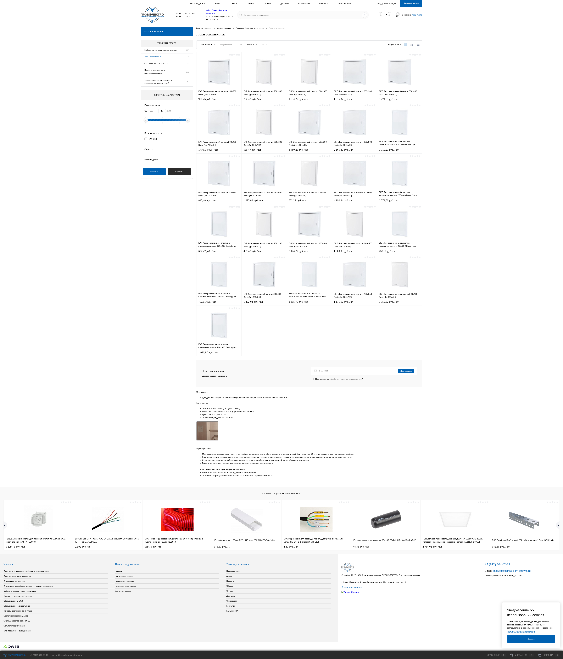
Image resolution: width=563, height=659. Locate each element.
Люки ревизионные (152, 57)
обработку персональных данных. (345, 379)
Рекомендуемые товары (125, 586)
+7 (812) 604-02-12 (39, 655)
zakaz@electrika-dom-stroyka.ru (512, 570)
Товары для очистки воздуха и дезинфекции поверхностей (158, 81)
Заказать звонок (411, 3)
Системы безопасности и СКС (17, 621)
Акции (217, 3)
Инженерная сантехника (14, 581)
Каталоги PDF (344, 3)
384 (187, 50)
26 (188, 57)
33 (188, 63)
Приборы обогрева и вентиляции (18, 611)
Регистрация (390, 3)
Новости (234, 3)
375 (187, 72)
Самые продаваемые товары (281, 493)
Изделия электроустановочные (17, 576)
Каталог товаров (153, 31)
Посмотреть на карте (351, 587)
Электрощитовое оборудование (18, 631)
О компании (304, 3)
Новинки (118, 571)
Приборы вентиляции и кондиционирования (154, 71)
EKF (153, 139)
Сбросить (179, 171)
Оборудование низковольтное (17, 606)
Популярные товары (124, 576)
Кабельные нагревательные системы (160, 50)
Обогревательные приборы (156, 63)
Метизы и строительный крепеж (18, 596)
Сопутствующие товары (14, 626)
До (162, 111)
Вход (379, 3)
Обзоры (250, 3)
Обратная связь (16, 655)
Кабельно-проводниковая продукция (20, 591)
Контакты (323, 3)
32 (188, 82)
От (145, 111)
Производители (197, 3)
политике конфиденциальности (521, 631)
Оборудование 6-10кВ (13, 601)
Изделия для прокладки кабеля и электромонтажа (26, 571)
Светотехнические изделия (16, 616)
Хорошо (531, 639)
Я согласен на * (339, 379)
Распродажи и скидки (124, 581)
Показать (154, 171)
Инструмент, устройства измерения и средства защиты (28, 586)
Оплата (267, 3)
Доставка (284, 3)
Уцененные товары (123, 591)
